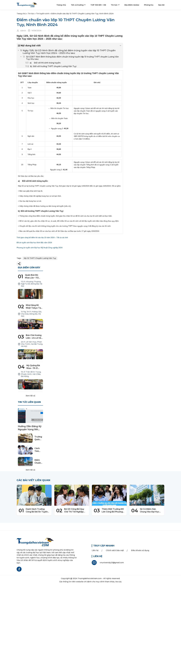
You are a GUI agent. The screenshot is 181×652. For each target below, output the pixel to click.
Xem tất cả (30, 396)
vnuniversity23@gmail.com (112, 562)
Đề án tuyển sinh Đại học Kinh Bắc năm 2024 (34, 243)
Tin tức (31, 13)
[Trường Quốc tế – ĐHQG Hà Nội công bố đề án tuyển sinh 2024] (25, 438)
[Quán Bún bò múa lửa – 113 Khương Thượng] (30, 294)
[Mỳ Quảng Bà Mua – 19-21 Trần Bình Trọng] (30, 384)
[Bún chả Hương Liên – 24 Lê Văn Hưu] (30, 354)
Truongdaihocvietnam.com (90, 578)
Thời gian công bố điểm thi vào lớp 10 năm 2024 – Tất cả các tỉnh (42, 237)
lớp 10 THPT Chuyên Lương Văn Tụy (40, 258)
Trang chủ (21, 13)
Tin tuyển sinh (42, 13)
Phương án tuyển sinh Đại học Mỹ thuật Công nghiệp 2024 (39, 248)
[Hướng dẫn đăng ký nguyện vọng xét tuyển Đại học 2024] (30, 415)
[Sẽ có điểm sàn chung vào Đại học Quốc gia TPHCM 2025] (146, 495)
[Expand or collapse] (120, 45)
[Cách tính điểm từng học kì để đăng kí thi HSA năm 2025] (25, 449)
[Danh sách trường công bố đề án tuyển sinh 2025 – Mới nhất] (34, 495)
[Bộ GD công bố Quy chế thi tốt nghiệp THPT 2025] (71, 495)
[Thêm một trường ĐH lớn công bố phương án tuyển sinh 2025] (109, 495)
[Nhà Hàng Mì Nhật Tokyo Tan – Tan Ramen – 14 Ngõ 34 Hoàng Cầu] (30, 324)
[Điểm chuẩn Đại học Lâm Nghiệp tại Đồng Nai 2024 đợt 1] (25, 461)
